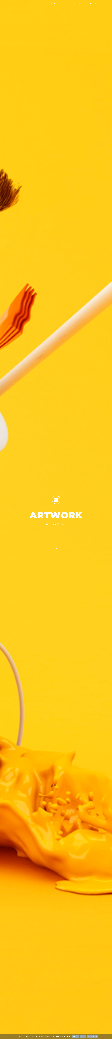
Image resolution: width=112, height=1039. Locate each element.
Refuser (83, 1036)
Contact (94, 3)
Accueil (54, 3)
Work (74, 3)
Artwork (83, 3)
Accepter (75, 1036)
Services (65, 3)
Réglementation (92, 1036)
